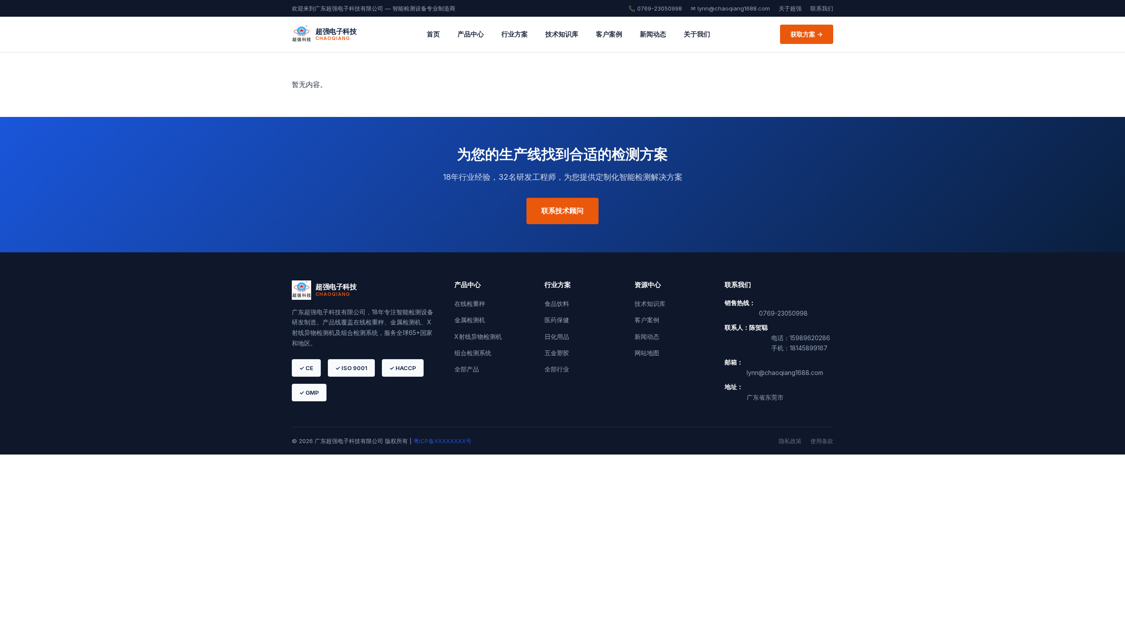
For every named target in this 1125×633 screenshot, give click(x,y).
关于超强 (790, 8)
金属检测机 (469, 320)
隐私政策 (790, 440)
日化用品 (556, 336)
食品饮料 (556, 303)
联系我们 (821, 8)
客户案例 (609, 34)
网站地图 (647, 353)
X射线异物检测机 (478, 336)
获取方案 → (807, 34)
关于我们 (697, 34)
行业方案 (514, 34)
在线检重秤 (469, 303)
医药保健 (556, 320)
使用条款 (821, 440)
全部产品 (466, 369)
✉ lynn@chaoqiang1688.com (730, 8)
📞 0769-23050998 (655, 8)
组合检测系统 (472, 353)
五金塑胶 (556, 353)
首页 (433, 34)
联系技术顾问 (562, 210)
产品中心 (470, 34)
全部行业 (556, 369)
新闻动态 (653, 34)
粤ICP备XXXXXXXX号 (443, 440)
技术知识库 (561, 34)
